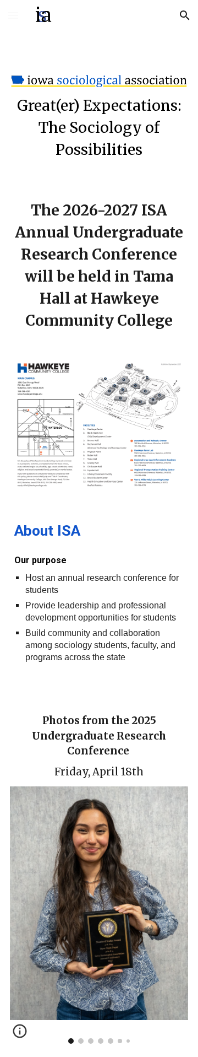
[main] (99, 128)
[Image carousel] (99, 915)
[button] (13, 15)
